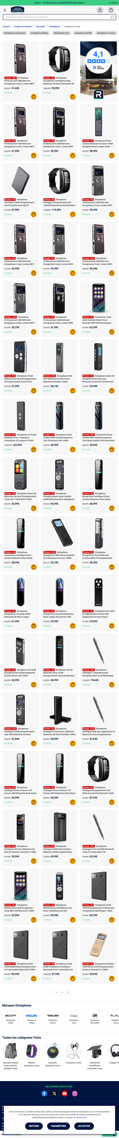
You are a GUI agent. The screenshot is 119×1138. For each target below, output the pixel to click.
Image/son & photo (23, 26)
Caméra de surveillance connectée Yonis (94, 1066)
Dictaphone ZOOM (83, 33)
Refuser (34, 1126)
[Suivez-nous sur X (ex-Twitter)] (54, 1093)
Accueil (6, 26)
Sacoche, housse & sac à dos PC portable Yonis (10, 1066)
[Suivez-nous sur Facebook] (44, 1093)
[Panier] (111, 10)
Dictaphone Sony (61, 33)
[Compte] (100, 10)
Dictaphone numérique (14, 33)
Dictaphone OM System (94, 1021)
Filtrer (109, 1134)
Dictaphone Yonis (73, 1021)
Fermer (114, 3)
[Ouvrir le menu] (5, 10)
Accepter (84, 1126)
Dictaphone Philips (39, 33)
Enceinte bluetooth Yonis (52, 1064)
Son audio (40, 26)
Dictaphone (54, 26)
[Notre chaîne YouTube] (64, 1093)
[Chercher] (112, 17)
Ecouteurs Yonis (73, 1063)
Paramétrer (58, 1126)
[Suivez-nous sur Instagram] (75, 1093)
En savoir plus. (80, 1117)
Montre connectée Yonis (31, 1064)
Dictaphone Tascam (106, 33)
